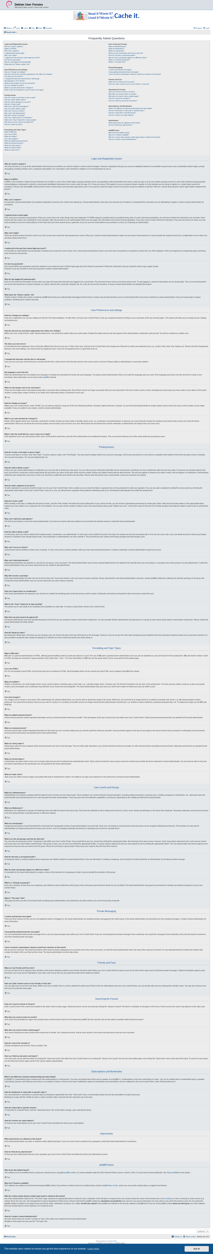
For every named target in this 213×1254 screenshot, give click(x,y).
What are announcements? (13, 143)
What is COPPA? (10, 48)
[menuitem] (8, 28)
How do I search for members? (119, 98)
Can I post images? (11, 139)
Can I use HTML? (10, 134)
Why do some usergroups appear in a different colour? (128, 57)
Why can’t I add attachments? (14, 113)
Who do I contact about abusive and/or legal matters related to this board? (134, 137)
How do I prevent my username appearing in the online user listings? (28, 74)
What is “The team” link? (117, 62)
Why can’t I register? (11, 51)
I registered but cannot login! (14, 53)
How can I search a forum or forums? (122, 92)
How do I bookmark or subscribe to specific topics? (127, 110)
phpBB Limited (70, 1173)
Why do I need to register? (13, 46)
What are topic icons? (12, 150)
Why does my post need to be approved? (18, 122)
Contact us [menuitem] (178, 1236)
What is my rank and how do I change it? (18, 88)
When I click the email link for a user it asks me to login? (24, 90)
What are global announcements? (16, 141)
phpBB (45, 377)
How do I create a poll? (12, 104)
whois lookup (166, 1199)
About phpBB (172, 1173)
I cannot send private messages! (120, 70)
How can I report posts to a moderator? (18, 117)
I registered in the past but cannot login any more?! (22, 57)
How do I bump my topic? (13, 124)
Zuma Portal (113, 1241)
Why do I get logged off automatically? (17, 62)
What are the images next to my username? (19, 83)
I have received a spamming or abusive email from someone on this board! (135, 74)
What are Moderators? (116, 48)
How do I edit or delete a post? (15, 100)
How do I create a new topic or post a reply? (20, 97)
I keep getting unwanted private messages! (124, 72)
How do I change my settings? (15, 72)
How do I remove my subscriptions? (121, 115)
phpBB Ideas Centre (110, 1185)
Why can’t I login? (10, 55)
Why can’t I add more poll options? (16, 106)
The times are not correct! (13, 76)
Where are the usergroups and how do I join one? (126, 53)
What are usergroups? (116, 51)
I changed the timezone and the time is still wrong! (21, 79)
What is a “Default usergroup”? (119, 60)
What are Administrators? (117, 46)
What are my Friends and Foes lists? (121, 82)
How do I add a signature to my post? (17, 102)
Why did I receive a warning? (14, 115)
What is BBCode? (10, 132)
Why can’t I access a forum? (14, 111)
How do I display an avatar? (14, 85)
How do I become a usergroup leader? (122, 55)
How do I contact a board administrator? (123, 139)
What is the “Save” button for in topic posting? (20, 120)
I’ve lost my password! (12, 60)
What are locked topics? (12, 147)
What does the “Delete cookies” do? (17, 64)
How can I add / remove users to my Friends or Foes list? (129, 84)
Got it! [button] (197, 1249)
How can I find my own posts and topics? (123, 101)
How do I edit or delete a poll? (14, 109)
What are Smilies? (10, 136)
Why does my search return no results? (122, 94)
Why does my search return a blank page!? (124, 96)
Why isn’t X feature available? (119, 135)
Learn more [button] (93, 1248)
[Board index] (9, 4)
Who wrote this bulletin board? (119, 132)
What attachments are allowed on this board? (124, 123)
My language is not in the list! (14, 81)
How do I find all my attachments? (120, 125)
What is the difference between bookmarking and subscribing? (130, 108)
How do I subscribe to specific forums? (122, 113)
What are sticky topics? (12, 145)
